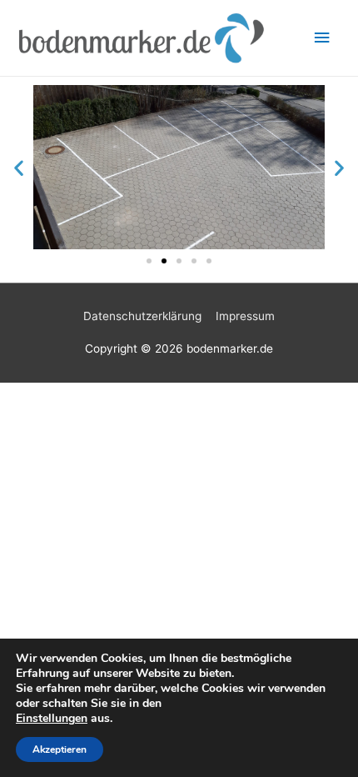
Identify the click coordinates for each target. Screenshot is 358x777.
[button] (18, 167)
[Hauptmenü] (322, 38)
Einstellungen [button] (51, 718)
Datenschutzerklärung (142, 316)
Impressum (245, 316)
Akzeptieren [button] (59, 749)
